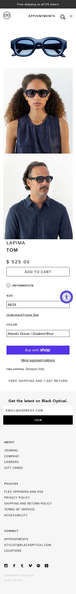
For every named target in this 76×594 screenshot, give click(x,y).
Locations (13, 550)
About (9, 442)
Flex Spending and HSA (23, 491)
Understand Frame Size (22, 314)
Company (11, 456)
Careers (11, 462)
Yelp (49, 565)
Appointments (41, 16)
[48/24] (38, 307)
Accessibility (16, 515)
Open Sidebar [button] (71, 16)
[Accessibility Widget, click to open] (66, 297)
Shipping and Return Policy (28, 503)
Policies (11, 483)
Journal (11, 450)
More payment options (38, 360)
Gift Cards (13, 467)
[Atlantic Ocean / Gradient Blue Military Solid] (38, 336)
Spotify (41, 565)
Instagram (8, 565)
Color (11, 324)
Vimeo (33, 565)
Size (9, 295)
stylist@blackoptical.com (27, 545)
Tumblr (24, 565)
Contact (11, 530)
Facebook (16, 565)
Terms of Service (19, 509)
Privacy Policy (17, 497)
